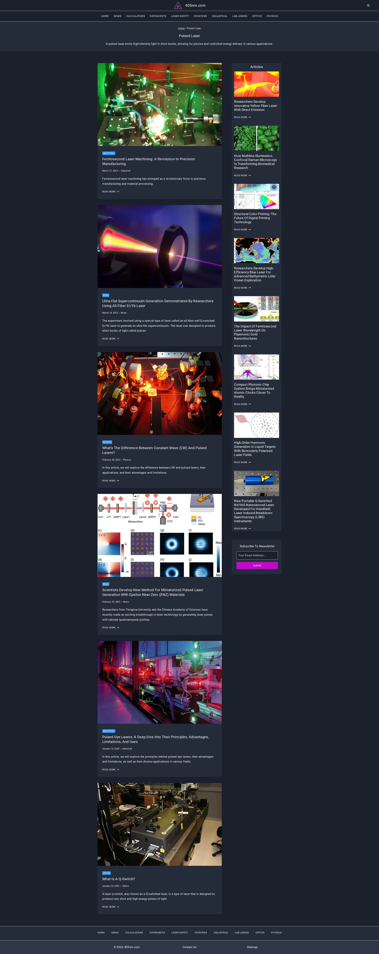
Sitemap (252, 947)
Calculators (135, 16)
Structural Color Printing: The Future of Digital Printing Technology (255, 218)
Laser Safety (180, 16)
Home (105, 16)
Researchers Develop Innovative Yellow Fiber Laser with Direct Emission (255, 105)
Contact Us (190, 947)
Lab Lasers (239, 16)
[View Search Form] (373, 5)
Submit (257, 565)
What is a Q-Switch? (118, 879)
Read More (110, 191)
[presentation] (160, 104)
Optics (257, 16)
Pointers (200, 16)
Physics (272, 16)
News (117, 16)
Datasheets (158, 16)
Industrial (220, 16)
